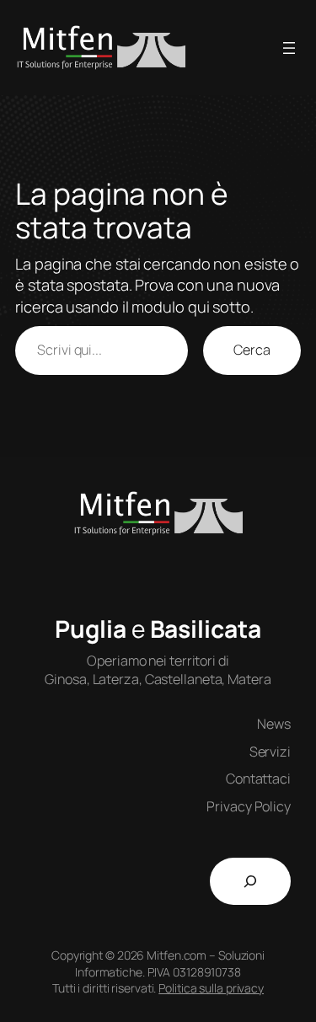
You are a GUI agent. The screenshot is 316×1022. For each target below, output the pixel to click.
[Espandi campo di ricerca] (250, 881)
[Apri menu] (289, 48)
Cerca (251, 349)
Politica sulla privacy (211, 988)
